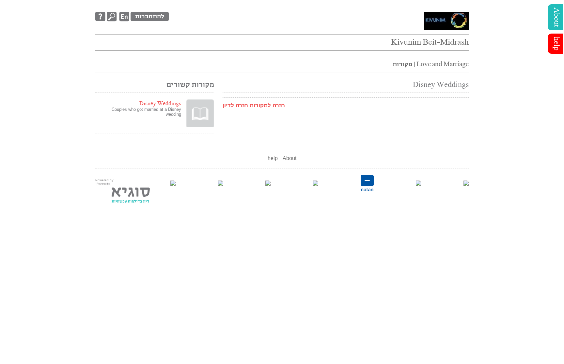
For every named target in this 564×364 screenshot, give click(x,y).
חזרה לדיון (235, 105)
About (556, 17)
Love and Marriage (442, 64)
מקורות (402, 64)
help (556, 44)
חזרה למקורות (267, 105)
